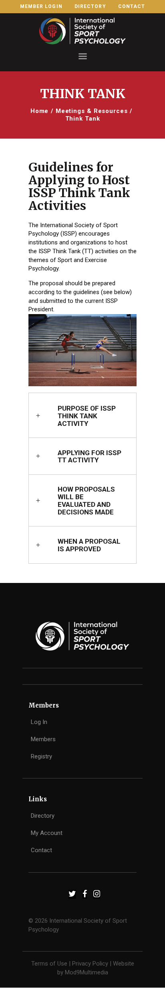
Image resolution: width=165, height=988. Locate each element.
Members (43, 739)
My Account (46, 833)
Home (39, 111)
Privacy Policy (90, 963)
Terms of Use (49, 963)
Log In (39, 722)
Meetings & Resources (92, 111)
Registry (41, 756)
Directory (42, 815)
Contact (41, 850)
